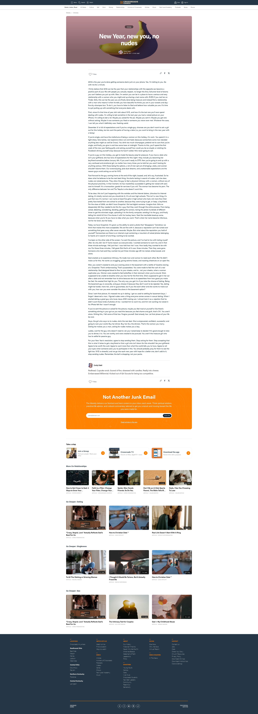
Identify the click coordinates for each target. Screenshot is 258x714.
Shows (193, 7)
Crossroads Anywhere (77, 644)
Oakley (72, 656)
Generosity (127, 687)
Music (154, 7)
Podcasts (178, 7)
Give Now (152, 644)
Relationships (120, 7)
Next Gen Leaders (129, 680)
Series (185, 7)
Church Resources (178, 654)
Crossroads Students (130, 677)
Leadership (127, 656)
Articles (147, 7)
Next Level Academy (165, 7)
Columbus (73, 667)
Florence (73, 677)
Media (68, 13)
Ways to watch (101, 649)
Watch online (100, 644)
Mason (72, 653)
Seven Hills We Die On (130, 649)
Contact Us (175, 644)
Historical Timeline (129, 646)
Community (127, 682)
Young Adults (127, 667)
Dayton (72, 670)
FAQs (125, 659)
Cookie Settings (177, 663)
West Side (73, 661)
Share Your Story (177, 651)
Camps (125, 670)
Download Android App (180, 661)
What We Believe (129, 651)
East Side (73, 651)
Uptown (72, 658)
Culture (91, 7)
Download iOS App (178, 659)
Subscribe (167, 415)
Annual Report (154, 649)
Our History (127, 644)
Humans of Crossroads (135, 7)
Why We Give (154, 646)
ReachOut (126, 684)
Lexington (73, 684)
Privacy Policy (176, 656)
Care (124, 672)
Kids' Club (126, 675)
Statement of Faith (129, 654)
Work (104, 7)
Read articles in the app (129, 422)
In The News (153, 658)
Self (98, 7)
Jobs (173, 646)
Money (111, 7)
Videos (98, 665)
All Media (83, 7)
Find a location (101, 646)
